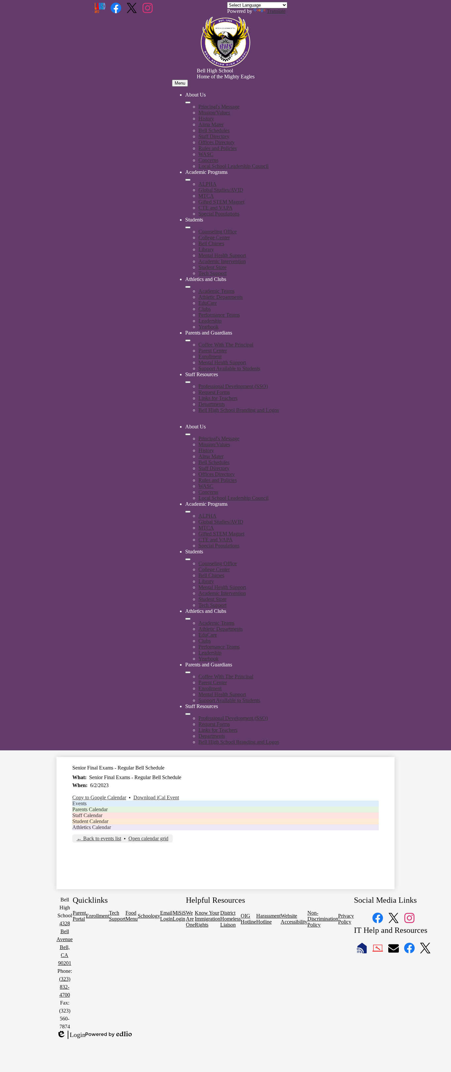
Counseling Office (217, 231)
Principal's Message (218, 106)
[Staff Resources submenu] (188, 382)
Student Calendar (90, 821)
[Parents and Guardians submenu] (188, 340)
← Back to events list (99, 838)
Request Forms (214, 392)
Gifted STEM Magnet (221, 202)
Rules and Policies (217, 148)
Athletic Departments (220, 297)
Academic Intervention (222, 261)
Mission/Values (214, 112)
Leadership (210, 321)
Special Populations (218, 214)
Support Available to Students (229, 368)
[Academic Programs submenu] (188, 180)
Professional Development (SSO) (233, 386)
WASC (205, 154)
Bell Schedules (213, 130)
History (206, 118)
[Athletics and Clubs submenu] (188, 287)
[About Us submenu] (188, 102)
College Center (214, 237)
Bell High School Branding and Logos (238, 410)
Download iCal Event (156, 797)
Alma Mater (211, 124)
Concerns (208, 160)
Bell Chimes (211, 243)
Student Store (212, 267)
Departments (211, 404)
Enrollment (210, 356)
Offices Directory (216, 142)
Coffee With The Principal (225, 344)
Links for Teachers (217, 398)
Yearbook (208, 327)
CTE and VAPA (215, 208)
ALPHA (207, 184)
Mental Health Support (222, 255)
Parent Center (212, 350)
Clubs (204, 309)
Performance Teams (219, 315)
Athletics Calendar (91, 827)
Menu (180, 83)
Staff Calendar (87, 815)
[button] (188, 434)
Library (206, 249)
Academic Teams (216, 291)
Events (79, 803)
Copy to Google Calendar (99, 797)
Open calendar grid (148, 838)
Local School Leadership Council (233, 166)
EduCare (207, 303)
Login (71, 1035)
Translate (276, 11)
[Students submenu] (188, 227)
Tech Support (212, 273)
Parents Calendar (90, 809)
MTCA (206, 196)
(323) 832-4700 (64, 987)
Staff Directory (213, 136)
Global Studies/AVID (220, 190)
